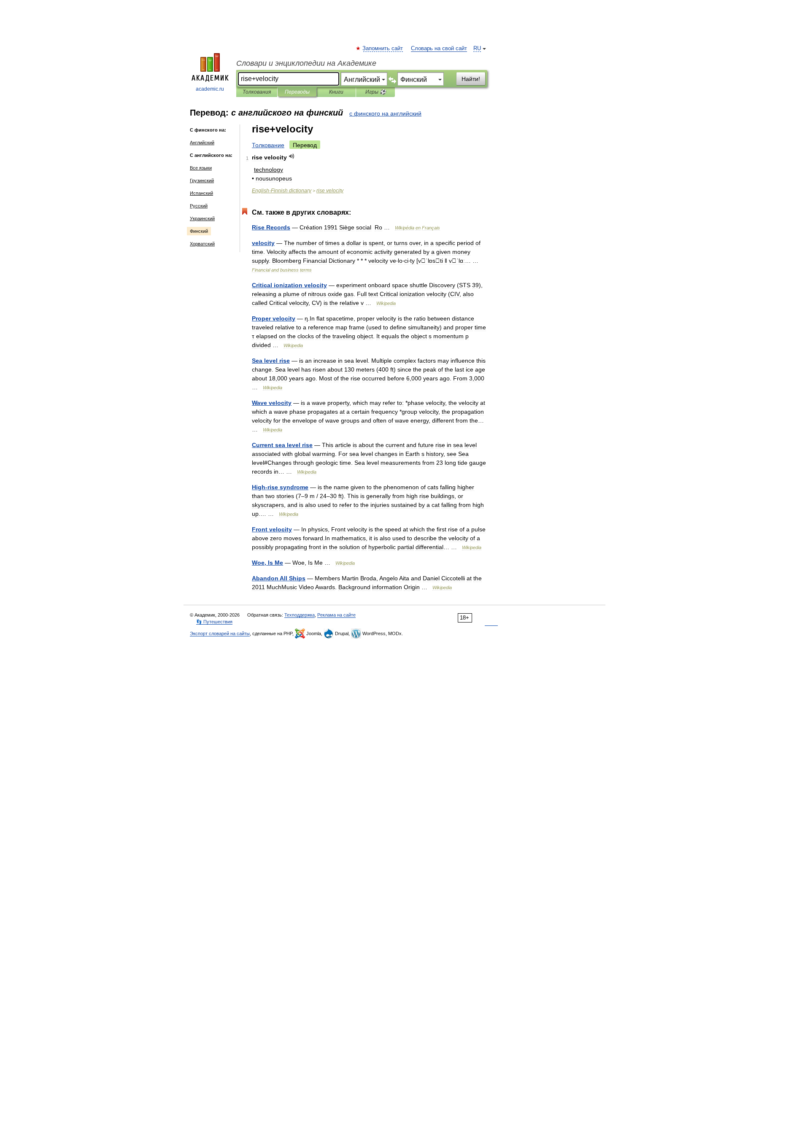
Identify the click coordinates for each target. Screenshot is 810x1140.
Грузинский (202, 180)
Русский (199, 205)
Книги (336, 92)
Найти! (471, 78)
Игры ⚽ (375, 92)
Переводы (297, 92)
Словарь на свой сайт (439, 48)
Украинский (202, 218)
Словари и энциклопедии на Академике (306, 63)
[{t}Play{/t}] (292, 156)
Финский (199, 231)
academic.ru (210, 89)
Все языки (201, 167)
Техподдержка (299, 614)
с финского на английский (385, 113)
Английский (202, 142)
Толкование (268, 145)
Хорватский (202, 243)
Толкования (257, 92)
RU (477, 48)
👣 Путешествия (214, 621)
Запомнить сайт (383, 48)
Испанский (201, 193)
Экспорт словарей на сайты (220, 633)
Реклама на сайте (336, 614)
